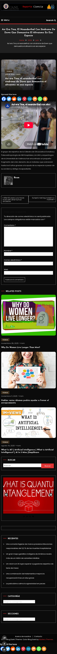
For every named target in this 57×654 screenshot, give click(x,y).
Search (49, 20)
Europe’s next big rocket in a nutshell (43, 199)
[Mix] (34, 99)
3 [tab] (30, 516)
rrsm (18, 74)
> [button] (50, 495)
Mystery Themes (46, 639)
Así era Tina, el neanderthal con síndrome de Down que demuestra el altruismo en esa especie (25, 81)
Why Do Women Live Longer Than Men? (20, 347)
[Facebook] (3, 99)
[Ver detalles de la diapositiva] (28, 495)
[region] (28, 495)
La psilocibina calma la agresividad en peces (25, 583)
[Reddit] (14, 99)
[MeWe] (29, 99)
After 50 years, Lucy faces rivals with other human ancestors (13, 199)
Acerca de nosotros (23, 636)
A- (4, 649)
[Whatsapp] (40, 99)
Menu (6, 20)
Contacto (38, 636)
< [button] (6, 495)
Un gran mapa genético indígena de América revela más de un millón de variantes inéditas (29, 556)
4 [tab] (33, 516)
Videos (9, 71)
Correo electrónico (13, 260)
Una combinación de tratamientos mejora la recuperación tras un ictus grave (25, 575)
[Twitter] (9, 99)
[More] (45, 99)
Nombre (8, 250)
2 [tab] (27, 516)
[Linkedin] (19, 99)
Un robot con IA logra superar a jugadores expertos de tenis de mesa (29, 566)
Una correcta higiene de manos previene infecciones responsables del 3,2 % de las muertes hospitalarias (29, 546)
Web (6, 269)
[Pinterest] (24, 99)
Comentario (10, 225)
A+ (4, 638)
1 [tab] (24, 516)
